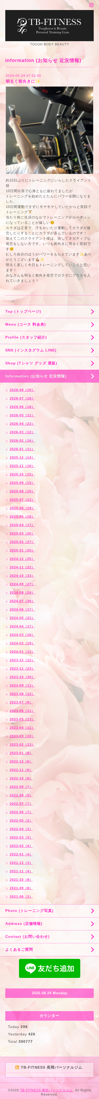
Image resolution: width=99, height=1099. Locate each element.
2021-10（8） (21, 880)
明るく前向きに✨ (23, 81)
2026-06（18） (22, 407)
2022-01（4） (21, 854)
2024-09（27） (22, 584)
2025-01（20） (22, 550)
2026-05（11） (22, 415)
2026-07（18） (22, 398)
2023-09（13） (22, 685)
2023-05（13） (22, 719)
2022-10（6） (21, 778)
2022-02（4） (21, 846)
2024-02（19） (22, 643)
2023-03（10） (22, 736)
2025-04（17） (22, 525)
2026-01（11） (22, 449)
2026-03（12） (22, 432)
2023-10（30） (22, 677)
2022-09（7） (21, 787)
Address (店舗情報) (24, 923)
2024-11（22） (22, 567)
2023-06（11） (22, 711)
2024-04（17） (22, 626)
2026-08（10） (22, 390)
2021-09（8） (21, 888)
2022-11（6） (21, 770)
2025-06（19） (22, 508)
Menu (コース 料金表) (25, 324)
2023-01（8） (21, 753)
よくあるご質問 (19, 949)
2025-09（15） (22, 483)
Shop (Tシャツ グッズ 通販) (31, 363)
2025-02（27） (22, 542)
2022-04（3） (21, 829)
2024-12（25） (22, 559)
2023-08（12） (22, 694)
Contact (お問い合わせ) (27, 936)
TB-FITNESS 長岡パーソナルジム (46, 1090)
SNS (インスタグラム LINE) (30, 350)
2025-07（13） (22, 500)
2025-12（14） (22, 457)
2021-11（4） (21, 871)
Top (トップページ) (23, 311)
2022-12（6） (21, 761)
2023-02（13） (22, 744)
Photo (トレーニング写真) (29, 910)
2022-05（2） (21, 820)
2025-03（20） (22, 533)
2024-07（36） (22, 601)
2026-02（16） (22, 441)
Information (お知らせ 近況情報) (36, 376)
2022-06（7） (21, 812)
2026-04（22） (22, 424)
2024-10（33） (22, 576)
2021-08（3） (21, 896)
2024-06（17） (22, 609)
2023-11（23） (22, 668)
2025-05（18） (22, 516)
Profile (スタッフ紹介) (26, 337)
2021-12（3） (21, 863)
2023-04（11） (22, 728)
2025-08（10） (22, 491)
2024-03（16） (22, 635)
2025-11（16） (22, 466)
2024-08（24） (22, 592)
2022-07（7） (21, 804)
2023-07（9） (21, 702)
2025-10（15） (22, 474)
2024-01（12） (22, 652)
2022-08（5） (21, 795)
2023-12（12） (22, 660)
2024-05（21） (22, 618)
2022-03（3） (21, 837)
